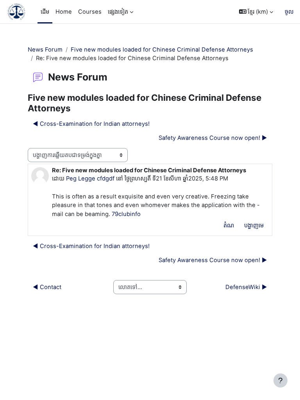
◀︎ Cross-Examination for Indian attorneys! (91, 123)
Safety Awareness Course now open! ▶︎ (213, 137)
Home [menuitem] (63, 11)
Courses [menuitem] (90, 11)
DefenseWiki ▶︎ (246, 287)
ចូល (289, 11)
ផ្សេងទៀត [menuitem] (118, 11)
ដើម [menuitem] (45, 11)
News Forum (45, 49)
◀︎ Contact (47, 287)
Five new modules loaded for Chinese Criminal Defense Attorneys (162, 49)
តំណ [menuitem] (228, 225)
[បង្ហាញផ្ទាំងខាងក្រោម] (280, 380)
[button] (256, 11)
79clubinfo (126, 214)
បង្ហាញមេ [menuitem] (254, 225)
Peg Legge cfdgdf (90, 178)
